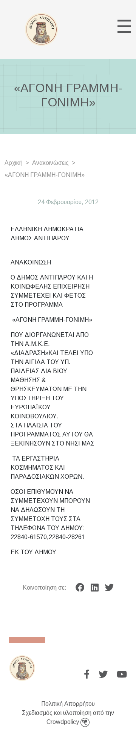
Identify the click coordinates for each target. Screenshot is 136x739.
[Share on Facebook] (80, 588)
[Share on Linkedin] (95, 588)
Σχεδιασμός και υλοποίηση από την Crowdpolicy (68, 717)
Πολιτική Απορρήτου (68, 704)
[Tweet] (109, 588)
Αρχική (13, 163)
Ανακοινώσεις (50, 163)
